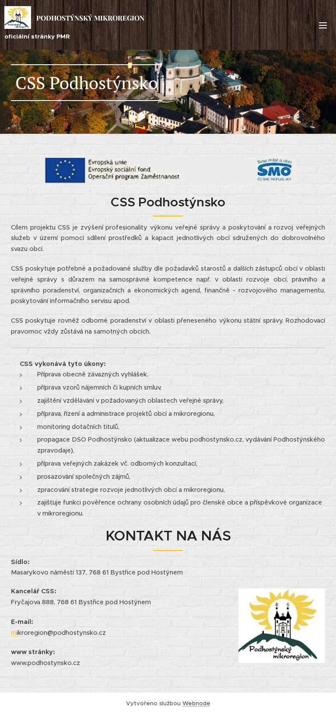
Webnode (196, 703)
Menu (323, 25)
